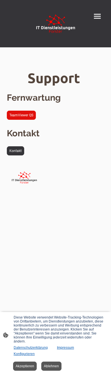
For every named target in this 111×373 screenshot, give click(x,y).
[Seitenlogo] (55, 23)
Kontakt (15, 151)
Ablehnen (51, 366)
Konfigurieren (24, 354)
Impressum (65, 348)
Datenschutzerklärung (31, 348)
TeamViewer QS (21, 115)
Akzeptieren (25, 366)
